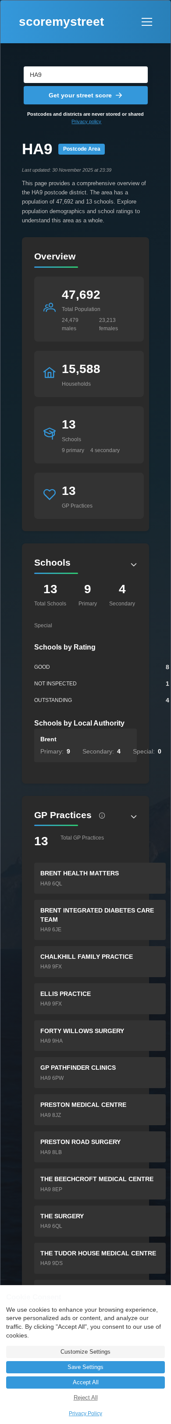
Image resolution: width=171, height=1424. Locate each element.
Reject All (86, 1398)
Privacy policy (86, 121)
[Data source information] (102, 815)
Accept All (86, 1382)
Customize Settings (85, 1352)
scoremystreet (61, 21)
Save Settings (85, 1367)
